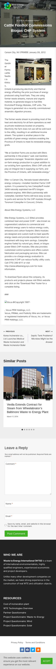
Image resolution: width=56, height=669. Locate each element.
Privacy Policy (17, 642)
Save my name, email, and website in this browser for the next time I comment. (29, 525)
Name (9, 503)
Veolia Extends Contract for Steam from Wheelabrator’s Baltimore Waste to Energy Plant (27, 408)
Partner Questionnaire (14, 612)
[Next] (48, 396)
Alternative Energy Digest (28, 21)
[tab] (22, 429)
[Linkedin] (22, 649)
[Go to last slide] (8, 396)
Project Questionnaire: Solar (17, 625)
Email (9, 516)
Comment (11, 464)
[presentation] (28, 383)
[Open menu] (50, 5)
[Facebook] (27, 649)
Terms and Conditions (35, 642)
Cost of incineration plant (16, 604)
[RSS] (38, 649)
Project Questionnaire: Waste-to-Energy (23, 617)
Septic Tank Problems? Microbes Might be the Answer (42, 336)
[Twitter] (32, 649)
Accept (46, 661)
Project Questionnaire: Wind (17, 621)
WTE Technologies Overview (18, 608)
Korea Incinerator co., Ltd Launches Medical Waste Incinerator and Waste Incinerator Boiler (14, 338)
